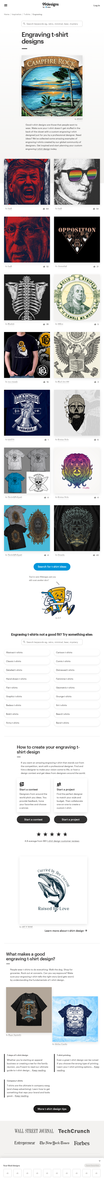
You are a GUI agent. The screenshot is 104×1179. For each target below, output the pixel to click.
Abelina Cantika (61, 1044)
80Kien (60, 324)
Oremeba (61, 555)
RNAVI (79, 119)
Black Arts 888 (63, 381)
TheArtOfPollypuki (15, 497)
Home (7, 14)
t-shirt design (43, 149)
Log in (97, 5)
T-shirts (27, 14)
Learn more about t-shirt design (64, 930)
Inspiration (17, 14)
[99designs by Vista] (50, 5)
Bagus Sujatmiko (14, 1035)
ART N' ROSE (27, 926)
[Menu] (5, 5)
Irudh (10, 208)
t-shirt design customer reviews (63, 841)
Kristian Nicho (63, 439)
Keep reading (39, 1070)
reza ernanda (13, 381)
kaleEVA (11, 439)
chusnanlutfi (62, 266)
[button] (100, 1161)
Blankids (11, 324)
